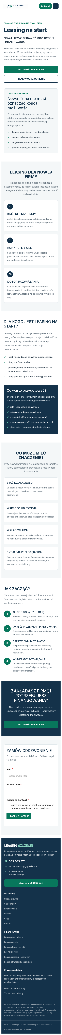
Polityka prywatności (13, 1029)
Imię (10, 769)
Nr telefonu (14, 784)
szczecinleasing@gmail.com (23, 866)
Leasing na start (11, 942)
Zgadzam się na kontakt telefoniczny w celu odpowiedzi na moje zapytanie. (32, 806)
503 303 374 (17, 861)
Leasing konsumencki (14, 947)
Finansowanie (10, 908)
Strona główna (11, 899)
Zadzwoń (45, 6)
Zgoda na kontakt (18, 800)
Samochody (10, 904)
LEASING (18, 845)
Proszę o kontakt (19, 816)
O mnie (7, 913)
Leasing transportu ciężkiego (18, 962)
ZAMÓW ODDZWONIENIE (31, 78)
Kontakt (7, 923)
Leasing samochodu (13, 937)
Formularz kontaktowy (14, 988)
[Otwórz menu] (56, 6)
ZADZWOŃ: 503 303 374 (31, 69)
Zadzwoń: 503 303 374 (31, 883)
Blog (6, 918)
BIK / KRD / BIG (11, 952)
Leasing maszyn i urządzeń (17, 957)
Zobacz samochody (13, 993)
